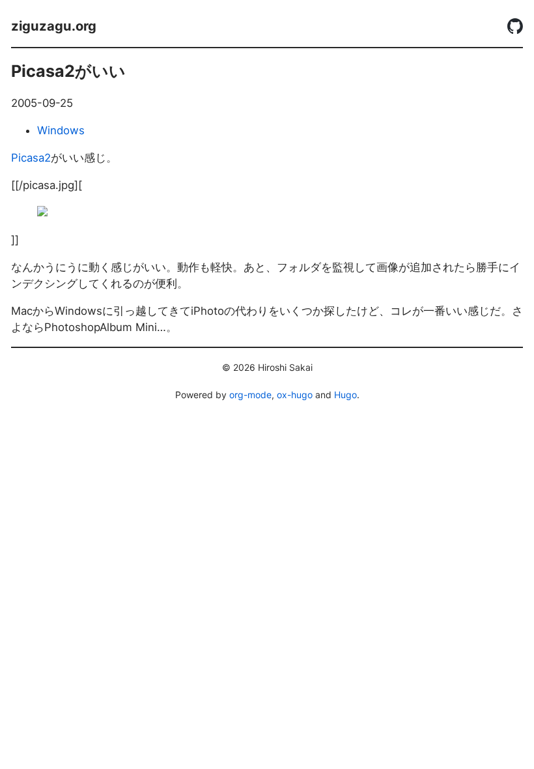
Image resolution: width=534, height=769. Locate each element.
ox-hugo (295, 394)
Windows (61, 130)
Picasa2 (31, 157)
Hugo (345, 394)
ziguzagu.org (53, 26)
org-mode (250, 394)
